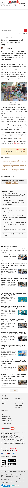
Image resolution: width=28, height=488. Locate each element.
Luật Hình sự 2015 (5, 482)
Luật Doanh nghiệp (14, 481)
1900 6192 (7, 149)
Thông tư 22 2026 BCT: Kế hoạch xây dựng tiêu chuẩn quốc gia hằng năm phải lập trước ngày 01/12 (13, 376)
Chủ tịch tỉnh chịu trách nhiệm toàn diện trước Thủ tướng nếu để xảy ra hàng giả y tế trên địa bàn (14, 217)
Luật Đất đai (22, 481)
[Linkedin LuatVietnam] (14, 454)
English (21, 3)
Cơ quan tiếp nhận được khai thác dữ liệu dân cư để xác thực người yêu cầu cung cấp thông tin (14, 250)
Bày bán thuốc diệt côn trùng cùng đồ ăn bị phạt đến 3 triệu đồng (14, 211)
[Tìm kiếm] (25, 30)
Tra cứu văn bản (18, 398)
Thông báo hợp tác (6, 423)
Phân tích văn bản (19, 400)
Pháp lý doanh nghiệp (20, 401)
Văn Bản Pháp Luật (5, 481)
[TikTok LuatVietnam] (9, 454)
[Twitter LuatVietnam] (12, 454)
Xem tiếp (14, 390)
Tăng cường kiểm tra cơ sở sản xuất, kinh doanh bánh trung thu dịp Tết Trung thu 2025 (14, 224)
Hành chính (3, 8)
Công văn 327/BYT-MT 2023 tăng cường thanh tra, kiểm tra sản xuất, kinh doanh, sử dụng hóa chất (14, 195)
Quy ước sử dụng (6, 416)
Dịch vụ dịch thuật (19, 403)
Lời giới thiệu (5, 398)
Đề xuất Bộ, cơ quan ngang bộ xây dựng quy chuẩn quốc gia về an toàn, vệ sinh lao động (13, 347)
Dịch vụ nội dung (18, 405)
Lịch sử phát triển (6, 400)
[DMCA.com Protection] (15, 486)
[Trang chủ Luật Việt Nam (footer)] (14, 428)
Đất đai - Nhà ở (18, 8)
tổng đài (8, 153)
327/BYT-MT (20, 138)
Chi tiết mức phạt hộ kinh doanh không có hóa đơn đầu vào (14, 230)
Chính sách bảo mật (6, 418)
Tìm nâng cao (23, 33)
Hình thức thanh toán (6, 414)
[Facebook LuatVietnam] (2, 454)
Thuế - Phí (10, 8)
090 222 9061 (20, 149)
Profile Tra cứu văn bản (7, 401)
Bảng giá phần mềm (6, 412)
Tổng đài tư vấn (18, 407)
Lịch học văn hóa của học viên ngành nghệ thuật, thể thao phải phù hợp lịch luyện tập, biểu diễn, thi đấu (13, 361)
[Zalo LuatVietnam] (4, 454)
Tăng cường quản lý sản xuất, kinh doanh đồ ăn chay (14, 234)
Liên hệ (4, 403)
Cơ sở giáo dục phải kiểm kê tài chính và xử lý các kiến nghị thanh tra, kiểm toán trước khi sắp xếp (14, 265)
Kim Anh (10, 48)
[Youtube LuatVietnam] (7, 454)
